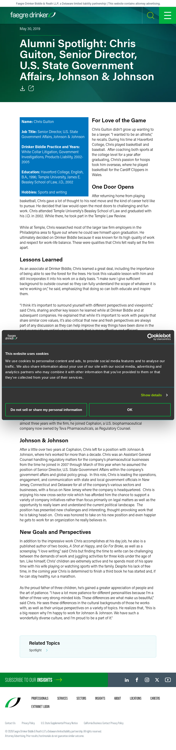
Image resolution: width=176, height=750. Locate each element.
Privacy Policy (28, 723)
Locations (135, 698)
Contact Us (10, 723)
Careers (155, 698)
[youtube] (168, 680)
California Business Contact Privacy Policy (104, 723)
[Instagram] (147, 680)
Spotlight (35, 650)
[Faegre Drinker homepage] (33, 15)
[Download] (22, 88)
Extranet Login (40, 706)
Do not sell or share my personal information (46, 409)
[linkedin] (127, 680)
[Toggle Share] (31, 88)
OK (129, 409)
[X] (157, 680)
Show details (151, 395)
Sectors (81, 698)
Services (62, 698)
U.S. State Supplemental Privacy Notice (59, 723)
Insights (100, 698)
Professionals (39, 698)
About (117, 698)
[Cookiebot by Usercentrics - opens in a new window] (151, 337)
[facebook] (137, 680)
